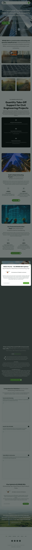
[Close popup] (29, 265)
